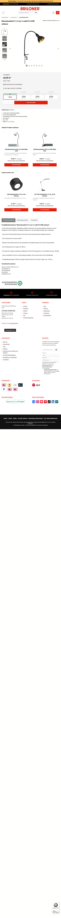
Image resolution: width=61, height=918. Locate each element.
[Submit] (56, 349)
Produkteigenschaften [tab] (22, 220)
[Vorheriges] (10, 48)
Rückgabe (25, 308)
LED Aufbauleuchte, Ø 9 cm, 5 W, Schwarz (16, 195)
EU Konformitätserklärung (9, 355)
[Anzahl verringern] (4, 102)
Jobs (4, 346)
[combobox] (26, 12)
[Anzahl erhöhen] (12, 102)
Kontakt (25, 306)
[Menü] (3, 12)
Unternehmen (6, 344)
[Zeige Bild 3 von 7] (31, 65)
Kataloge (5, 349)
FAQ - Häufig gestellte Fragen (50, 418)
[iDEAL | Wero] (9, 385)
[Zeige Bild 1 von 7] (26, 65)
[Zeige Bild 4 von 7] (34, 65)
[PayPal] (4, 389)
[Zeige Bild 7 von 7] (41, 65)
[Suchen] (36, 12)
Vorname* (44, 352)
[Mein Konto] (53, 12)
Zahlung (25, 311)
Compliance (6, 359)
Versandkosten (29, 422)
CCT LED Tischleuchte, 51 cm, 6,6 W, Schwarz (44, 195)
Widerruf (46, 308)
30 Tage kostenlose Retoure (53, 4)
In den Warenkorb (31, 102)
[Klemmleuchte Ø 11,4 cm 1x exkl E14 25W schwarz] (34, 47)
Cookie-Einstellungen (28, 317)
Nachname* (44, 357)
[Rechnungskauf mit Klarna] (4, 385)
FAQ (24, 315)
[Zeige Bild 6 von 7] (39, 65)
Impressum (46, 313)
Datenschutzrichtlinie (46, 365)
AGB (45, 306)
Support (5, 418)
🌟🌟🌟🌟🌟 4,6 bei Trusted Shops (11, 4)
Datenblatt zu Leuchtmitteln (10, 357)
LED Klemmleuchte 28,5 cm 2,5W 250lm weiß (16, 150)
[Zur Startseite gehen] (30, 8)
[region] (30, 50)
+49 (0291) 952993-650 (8, 310)
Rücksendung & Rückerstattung (35, 418)
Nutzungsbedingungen (47, 366)
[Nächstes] (58, 48)
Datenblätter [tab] (34, 220)
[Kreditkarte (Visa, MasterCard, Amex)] (20, 385)
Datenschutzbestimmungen (50, 369)
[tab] (8, 220)
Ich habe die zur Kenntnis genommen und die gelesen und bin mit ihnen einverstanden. (51, 371)
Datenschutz (47, 311)
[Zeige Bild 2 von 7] (29, 65)
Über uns (5, 342)
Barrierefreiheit (47, 315)
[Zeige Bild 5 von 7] (36, 65)
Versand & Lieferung (22, 418)
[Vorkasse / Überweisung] (15, 385)
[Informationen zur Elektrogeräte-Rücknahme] (12, 283)
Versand (25, 313)
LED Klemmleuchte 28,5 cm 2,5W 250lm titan (44, 150)
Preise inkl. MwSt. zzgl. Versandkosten (13, 84)
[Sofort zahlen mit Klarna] (9, 389)
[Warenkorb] (57, 12)
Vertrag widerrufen (10, 330)
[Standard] (36, 385)
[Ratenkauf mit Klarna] (15, 389)
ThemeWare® (44, 425)
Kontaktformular (14, 323)
